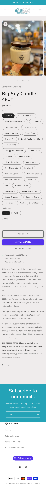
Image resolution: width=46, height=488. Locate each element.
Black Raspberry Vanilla (15, 121)
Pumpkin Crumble (12, 179)
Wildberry (36, 203)
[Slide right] (28, 80)
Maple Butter (31, 162)
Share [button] (6, 365)
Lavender (9, 156)
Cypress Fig (10, 139)
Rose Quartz (10, 191)
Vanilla (23, 203)
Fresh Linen (35, 150)
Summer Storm (32, 197)
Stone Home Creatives (19, 483)
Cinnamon (36, 121)
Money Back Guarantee (14, 447)
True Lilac (9, 203)
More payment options (23, 248)
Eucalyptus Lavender (14, 150)
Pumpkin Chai (33, 174)
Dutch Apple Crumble (30, 139)
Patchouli (28, 168)
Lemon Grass (25, 156)
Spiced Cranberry (12, 197)
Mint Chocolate (11, 168)
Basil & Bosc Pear (25, 116)
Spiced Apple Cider (30, 191)
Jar (6, 213)
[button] (5, 11)
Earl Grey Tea (10, 145)
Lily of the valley (12, 162)
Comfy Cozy (30, 133)
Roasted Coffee (21, 185)
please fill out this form (25, 334)
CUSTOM (8, 116)
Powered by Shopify (33, 483)
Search (8, 430)
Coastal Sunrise (11, 133)
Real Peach (32, 179)
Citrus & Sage (30, 127)
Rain (6, 185)
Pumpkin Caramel (12, 174)
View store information (14, 262)
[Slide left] (17, 80)
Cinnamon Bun (11, 127)
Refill (16, 213)
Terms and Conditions (14, 442)
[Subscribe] (38, 414)
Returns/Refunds (12, 436)
